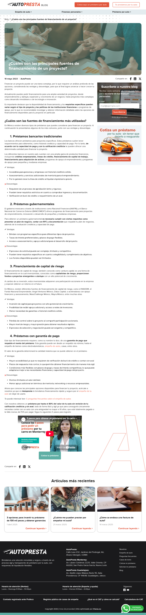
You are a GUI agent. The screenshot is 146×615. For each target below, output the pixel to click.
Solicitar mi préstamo (127, 567)
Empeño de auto (126, 553)
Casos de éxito (125, 560)
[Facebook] (124, 589)
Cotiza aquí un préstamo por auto (92, 5)
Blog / (7, 19)
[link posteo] (27, 513)
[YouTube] (128, 589)
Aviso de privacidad (66, 609)
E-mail (102, 101)
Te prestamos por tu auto (126, 5)
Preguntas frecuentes (127, 556)
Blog (121, 570)
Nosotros (122, 549)
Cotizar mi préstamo (127, 563)
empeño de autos (52, 346)
